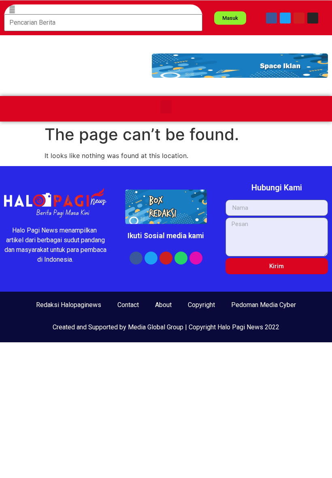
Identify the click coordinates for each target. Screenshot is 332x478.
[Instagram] (312, 18)
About (163, 305)
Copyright (201, 305)
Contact (128, 305)
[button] (240, 65)
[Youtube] (299, 18)
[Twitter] (285, 18)
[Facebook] (271, 18)
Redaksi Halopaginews (68, 305)
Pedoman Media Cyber (263, 305)
